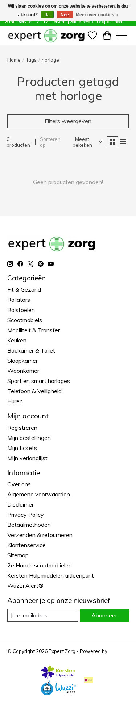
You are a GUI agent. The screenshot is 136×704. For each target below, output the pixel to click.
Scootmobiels (24, 320)
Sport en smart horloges (38, 380)
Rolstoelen (21, 309)
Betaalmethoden (29, 524)
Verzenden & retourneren (40, 534)
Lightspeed (20, 657)
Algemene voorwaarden (38, 494)
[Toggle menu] (121, 35)
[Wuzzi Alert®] (58, 693)
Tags (31, 60)
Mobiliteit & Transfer (33, 330)
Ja (47, 14)
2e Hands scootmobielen (39, 565)
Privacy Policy (25, 514)
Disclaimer (20, 504)
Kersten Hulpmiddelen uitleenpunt (50, 575)
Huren (15, 401)
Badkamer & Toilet (31, 350)
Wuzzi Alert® (25, 585)
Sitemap (18, 555)
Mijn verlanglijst (27, 458)
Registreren (22, 427)
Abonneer (104, 615)
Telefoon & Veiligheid (34, 391)
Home (14, 60)
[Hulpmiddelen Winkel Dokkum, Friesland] (46, 35)
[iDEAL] (88, 680)
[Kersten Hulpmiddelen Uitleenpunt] (58, 676)
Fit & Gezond (24, 289)
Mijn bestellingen (29, 437)
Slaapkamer (22, 360)
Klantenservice (26, 545)
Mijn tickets (22, 447)
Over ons (19, 484)
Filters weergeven (68, 121)
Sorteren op (50, 142)
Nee (65, 14)
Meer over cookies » (97, 14)
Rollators (18, 299)
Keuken (16, 340)
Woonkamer (23, 370)
